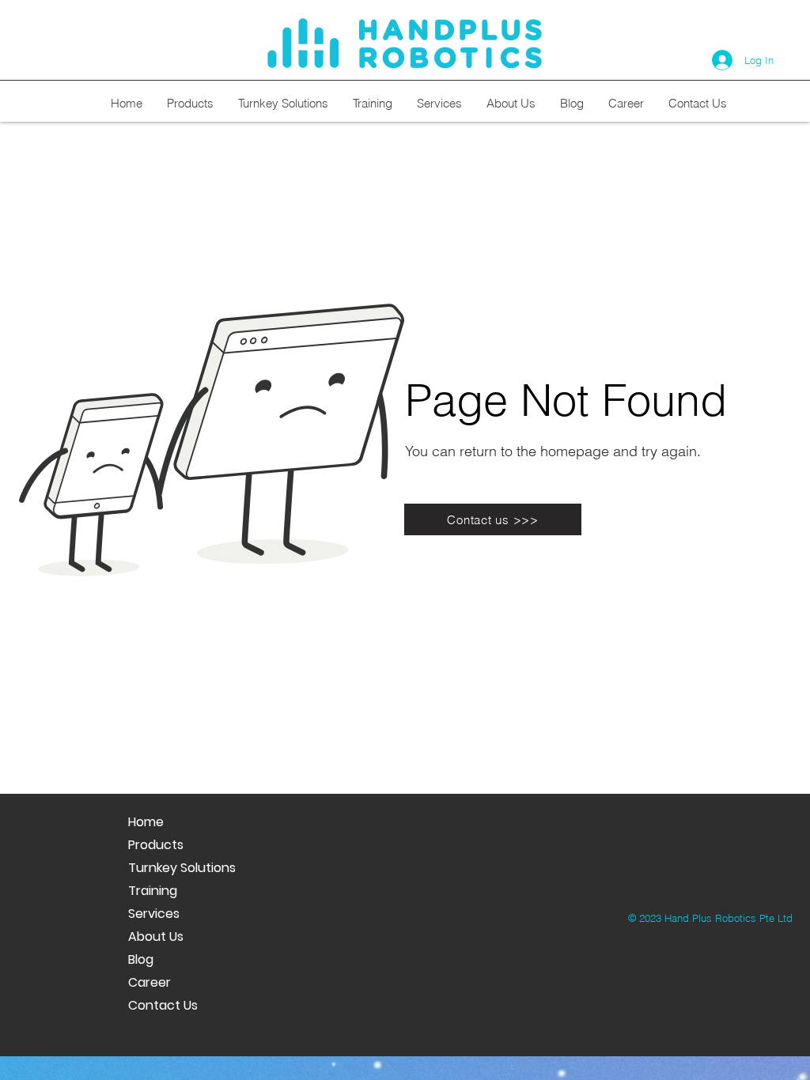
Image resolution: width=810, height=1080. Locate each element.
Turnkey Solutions (182, 868)
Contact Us (163, 1005)
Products (156, 845)
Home (146, 822)
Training (152, 891)
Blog (140, 959)
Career (149, 982)
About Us (156, 936)
